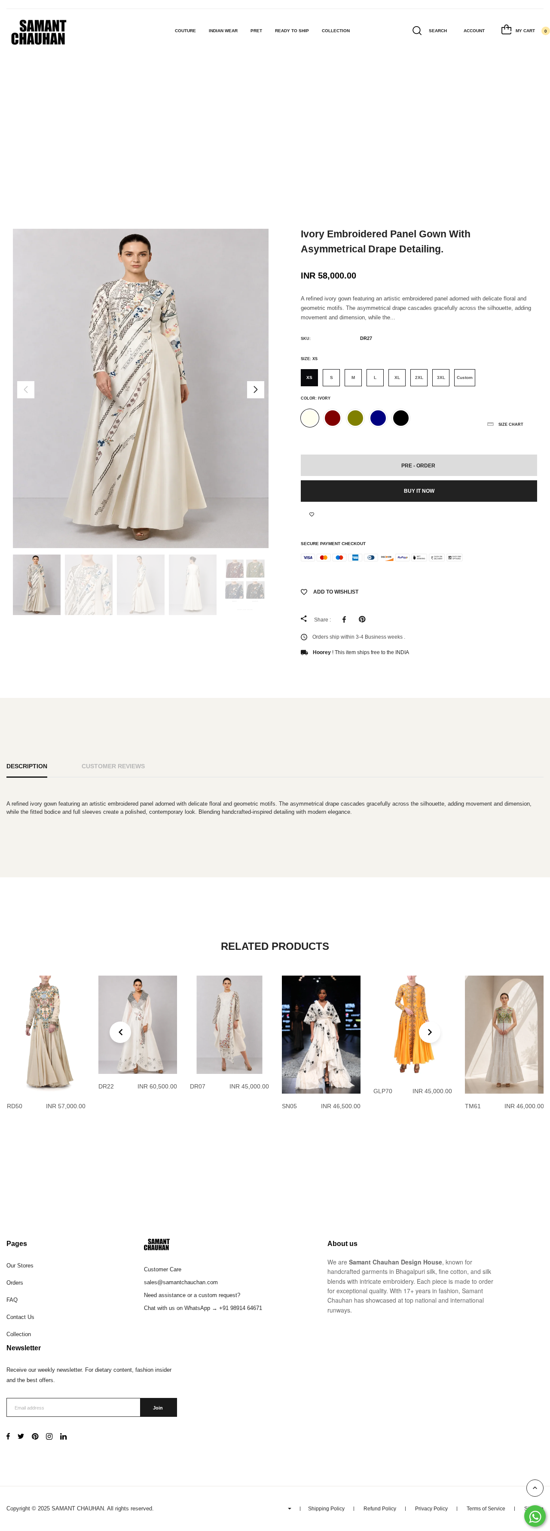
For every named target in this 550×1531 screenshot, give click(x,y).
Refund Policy (380, 1509)
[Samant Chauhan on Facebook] (8, 1437)
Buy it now (419, 491)
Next (255, 389)
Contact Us (20, 1317)
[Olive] (355, 418)
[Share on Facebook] (346, 619)
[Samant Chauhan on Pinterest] (35, 1437)
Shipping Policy (326, 1509)
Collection (336, 30)
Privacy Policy (431, 1509)
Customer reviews (113, 766)
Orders (14, 1282)
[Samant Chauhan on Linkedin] (63, 1437)
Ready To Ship (292, 30)
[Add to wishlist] (312, 514)
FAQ (12, 1300)
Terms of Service (486, 1509)
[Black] (401, 418)
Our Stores (20, 1265)
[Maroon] (333, 418)
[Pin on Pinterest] (364, 619)
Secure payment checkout (333, 543)
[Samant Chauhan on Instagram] (49, 1437)
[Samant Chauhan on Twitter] (21, 1437)
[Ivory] (310, 418)
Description (26, 766)
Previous (25, 389)
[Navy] (378, 418)
